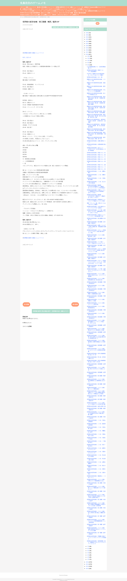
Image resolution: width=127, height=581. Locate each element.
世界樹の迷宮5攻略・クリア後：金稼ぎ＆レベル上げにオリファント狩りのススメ (96, 270)
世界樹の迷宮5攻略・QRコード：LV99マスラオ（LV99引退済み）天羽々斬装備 (96, 149)
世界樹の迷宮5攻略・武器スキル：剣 (96, 169)
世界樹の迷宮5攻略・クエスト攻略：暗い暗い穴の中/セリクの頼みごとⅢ (96, 369)
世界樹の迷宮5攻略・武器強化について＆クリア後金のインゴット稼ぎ (96, 200)
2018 (87, 50)
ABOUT (54, 14)
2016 (87, 54)
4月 (88, 552)
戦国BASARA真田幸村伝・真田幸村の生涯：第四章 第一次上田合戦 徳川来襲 (96, 126)
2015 (87, 562)
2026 (87, 32)
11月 (88, 58)
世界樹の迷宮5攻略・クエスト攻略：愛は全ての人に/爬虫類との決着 (96, 329)
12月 (88, 56)
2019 (87, 47)
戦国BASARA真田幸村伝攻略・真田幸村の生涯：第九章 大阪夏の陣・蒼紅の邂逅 (96, 103)
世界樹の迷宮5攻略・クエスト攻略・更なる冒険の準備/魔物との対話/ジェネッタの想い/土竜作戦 (96, 504)
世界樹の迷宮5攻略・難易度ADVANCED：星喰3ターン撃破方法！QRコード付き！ (96, 196)
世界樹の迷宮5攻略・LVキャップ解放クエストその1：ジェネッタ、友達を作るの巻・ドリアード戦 (96, 262)
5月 (88, 550)
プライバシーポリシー (63, 14)
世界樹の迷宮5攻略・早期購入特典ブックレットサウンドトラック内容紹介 (96, 537)
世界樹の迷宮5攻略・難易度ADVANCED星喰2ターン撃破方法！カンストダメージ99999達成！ (96, 186)
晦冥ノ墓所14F (27, 57)
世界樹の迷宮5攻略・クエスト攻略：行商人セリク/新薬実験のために (96, 480)
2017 (87, 52)
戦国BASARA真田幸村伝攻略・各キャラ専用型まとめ (96, 94)
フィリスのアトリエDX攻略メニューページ (79, 9)
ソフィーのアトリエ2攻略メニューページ (53, 11)
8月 (88, 64)
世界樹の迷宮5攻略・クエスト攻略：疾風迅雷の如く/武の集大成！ (96, 279)
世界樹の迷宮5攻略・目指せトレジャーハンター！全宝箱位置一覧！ (96, 215)
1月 (88, 559)
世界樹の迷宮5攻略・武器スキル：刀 (96, 167)
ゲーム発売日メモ (74, 14)
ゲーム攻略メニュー (46, 14)
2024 (87, 37)
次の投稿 (26, 304)
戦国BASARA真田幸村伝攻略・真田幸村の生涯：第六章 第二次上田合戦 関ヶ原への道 (96, 116)
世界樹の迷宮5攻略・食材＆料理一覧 (96, 406)
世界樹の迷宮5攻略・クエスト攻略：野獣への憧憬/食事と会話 (96, 293)
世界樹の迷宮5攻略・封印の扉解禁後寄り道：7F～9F (96, 354)
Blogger (65, 575)
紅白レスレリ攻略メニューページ (49, 12)
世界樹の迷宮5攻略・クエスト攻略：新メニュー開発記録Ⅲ (96, 388)
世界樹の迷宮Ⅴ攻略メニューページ (33, 53)
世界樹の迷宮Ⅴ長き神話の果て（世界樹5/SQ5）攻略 (65, 27)
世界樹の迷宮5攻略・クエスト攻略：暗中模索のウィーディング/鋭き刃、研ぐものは (96, 322)
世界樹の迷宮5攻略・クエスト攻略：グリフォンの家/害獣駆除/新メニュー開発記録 (96, 521)
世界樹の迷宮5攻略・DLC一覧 (94, 77)
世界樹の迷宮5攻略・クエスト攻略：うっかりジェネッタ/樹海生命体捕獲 (96, 350)
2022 (87, 41)
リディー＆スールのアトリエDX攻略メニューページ (54, 9)
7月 (88, 546)
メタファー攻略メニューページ (28, 7)
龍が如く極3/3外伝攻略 (80, 12)
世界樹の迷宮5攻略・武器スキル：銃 (96, 154)
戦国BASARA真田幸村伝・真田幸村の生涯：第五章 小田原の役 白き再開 (96, 121)
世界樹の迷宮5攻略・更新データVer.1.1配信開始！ (95, 71)
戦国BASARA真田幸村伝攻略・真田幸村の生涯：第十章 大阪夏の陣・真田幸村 (96, 98)
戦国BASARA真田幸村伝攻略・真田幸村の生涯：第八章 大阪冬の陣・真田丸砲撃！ (96, 108)
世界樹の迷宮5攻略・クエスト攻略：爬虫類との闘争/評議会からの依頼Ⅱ (96, 342)
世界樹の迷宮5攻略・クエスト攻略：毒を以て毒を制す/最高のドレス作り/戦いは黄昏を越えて (96, 496)
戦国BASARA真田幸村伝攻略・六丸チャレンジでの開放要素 (96, 90)
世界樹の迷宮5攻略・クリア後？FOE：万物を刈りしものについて (96, 242)
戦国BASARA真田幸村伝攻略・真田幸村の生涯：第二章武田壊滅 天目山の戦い (96, 134)
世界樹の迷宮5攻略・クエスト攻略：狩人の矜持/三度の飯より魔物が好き (96, 513)
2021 (87, 43)
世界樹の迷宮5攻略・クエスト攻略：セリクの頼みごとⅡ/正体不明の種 (96, 403)
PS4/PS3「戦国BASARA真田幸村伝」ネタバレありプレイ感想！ (95, 74)
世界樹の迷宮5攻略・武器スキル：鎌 (96, 164)
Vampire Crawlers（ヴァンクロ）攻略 (30, 14)
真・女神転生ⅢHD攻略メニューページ (30, 9)
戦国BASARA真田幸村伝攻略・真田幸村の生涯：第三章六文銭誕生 (96, 129)
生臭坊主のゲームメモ (33, 3)
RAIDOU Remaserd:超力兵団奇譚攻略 (30, 12)
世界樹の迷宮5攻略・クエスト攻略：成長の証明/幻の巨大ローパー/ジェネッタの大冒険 (96, 529)
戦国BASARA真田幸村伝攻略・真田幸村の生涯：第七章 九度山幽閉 (96, 112)
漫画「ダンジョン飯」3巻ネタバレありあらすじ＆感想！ (96, 203)
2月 (88, 557)
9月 (88, 62)
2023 (87, 39)
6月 (88, 548)
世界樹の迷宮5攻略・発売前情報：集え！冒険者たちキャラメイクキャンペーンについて (96, 542)
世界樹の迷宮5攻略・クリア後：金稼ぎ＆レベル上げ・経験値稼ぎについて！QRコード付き (96, 211)
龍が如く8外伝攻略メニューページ (46, 7)
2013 (87, 566)
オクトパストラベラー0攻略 (66, 12)
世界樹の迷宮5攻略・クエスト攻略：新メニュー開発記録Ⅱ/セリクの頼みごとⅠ (96, 488)
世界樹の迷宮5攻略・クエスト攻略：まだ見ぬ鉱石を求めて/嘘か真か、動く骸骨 (96, 413)
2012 (87, 568)
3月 (88, 555)
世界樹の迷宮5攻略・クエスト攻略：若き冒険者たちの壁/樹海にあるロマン (96, 381)
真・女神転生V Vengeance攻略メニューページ (93, 7)
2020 (87, 45)
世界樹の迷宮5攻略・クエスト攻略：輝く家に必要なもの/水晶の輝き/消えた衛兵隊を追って (96, 337)
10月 (88, 60)
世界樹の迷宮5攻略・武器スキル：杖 (96, 152)
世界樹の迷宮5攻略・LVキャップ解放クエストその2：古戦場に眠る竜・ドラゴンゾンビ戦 (96, 250)
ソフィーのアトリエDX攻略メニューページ (31, 11)
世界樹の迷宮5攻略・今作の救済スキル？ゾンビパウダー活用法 (96, 207)
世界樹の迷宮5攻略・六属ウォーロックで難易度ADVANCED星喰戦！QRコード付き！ (96, 191)
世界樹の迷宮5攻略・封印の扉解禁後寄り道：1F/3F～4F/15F (96, 361)
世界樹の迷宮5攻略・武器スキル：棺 (96, 159)
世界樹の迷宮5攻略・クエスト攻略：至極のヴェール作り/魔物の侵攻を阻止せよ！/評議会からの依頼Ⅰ (96, 392)
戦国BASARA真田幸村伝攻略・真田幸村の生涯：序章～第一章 (96, 138)
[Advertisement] (51, 40)
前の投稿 (75, 304)
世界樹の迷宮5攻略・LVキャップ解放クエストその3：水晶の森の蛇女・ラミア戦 (96, 231)
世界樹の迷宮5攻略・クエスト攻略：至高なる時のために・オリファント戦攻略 (96, 275)
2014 (87, 564)
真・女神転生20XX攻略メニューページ (95, 11)
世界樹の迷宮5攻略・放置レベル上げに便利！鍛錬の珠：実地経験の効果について (96, 227)
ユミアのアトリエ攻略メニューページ (74, 11)
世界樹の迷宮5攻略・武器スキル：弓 (96, 157)
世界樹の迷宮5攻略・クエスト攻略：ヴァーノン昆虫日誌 (96, 303)
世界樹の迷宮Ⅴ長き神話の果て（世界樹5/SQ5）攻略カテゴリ (50, 311)
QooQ (66, 580)
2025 (87, 35)
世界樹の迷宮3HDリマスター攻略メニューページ (68, 7)
